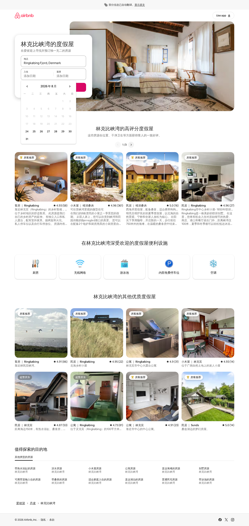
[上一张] (118, 145)
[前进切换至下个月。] (70, 86)
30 (70, 131)
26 (41, 131)
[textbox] (37, 76)
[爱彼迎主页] (24, 15)
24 (26, 131)
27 (48, 131)
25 (34, 131)
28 (55, 131)
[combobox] (53, 63)
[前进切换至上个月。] (27, 86)
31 (27, 139)
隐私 (43, 519)
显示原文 (140, 4)
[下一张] (131, 145)
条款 (52, 519)
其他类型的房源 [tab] (24, 457)
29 (62, 131)
